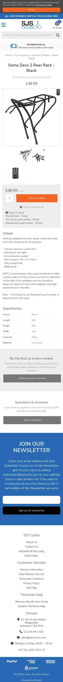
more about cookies (43, 5)
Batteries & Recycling (31, 551)
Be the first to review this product (32, 77)
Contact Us (31, 547)
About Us (31, 542)
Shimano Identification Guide (31, 602)
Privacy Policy (32, 583)
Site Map (31, 588)
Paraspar (38, 680)
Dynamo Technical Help (31, 606)
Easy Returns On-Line (31, 574)
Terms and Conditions (31, 579)
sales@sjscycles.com (33, 637)
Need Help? (31, 556)
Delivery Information (31, 569)
